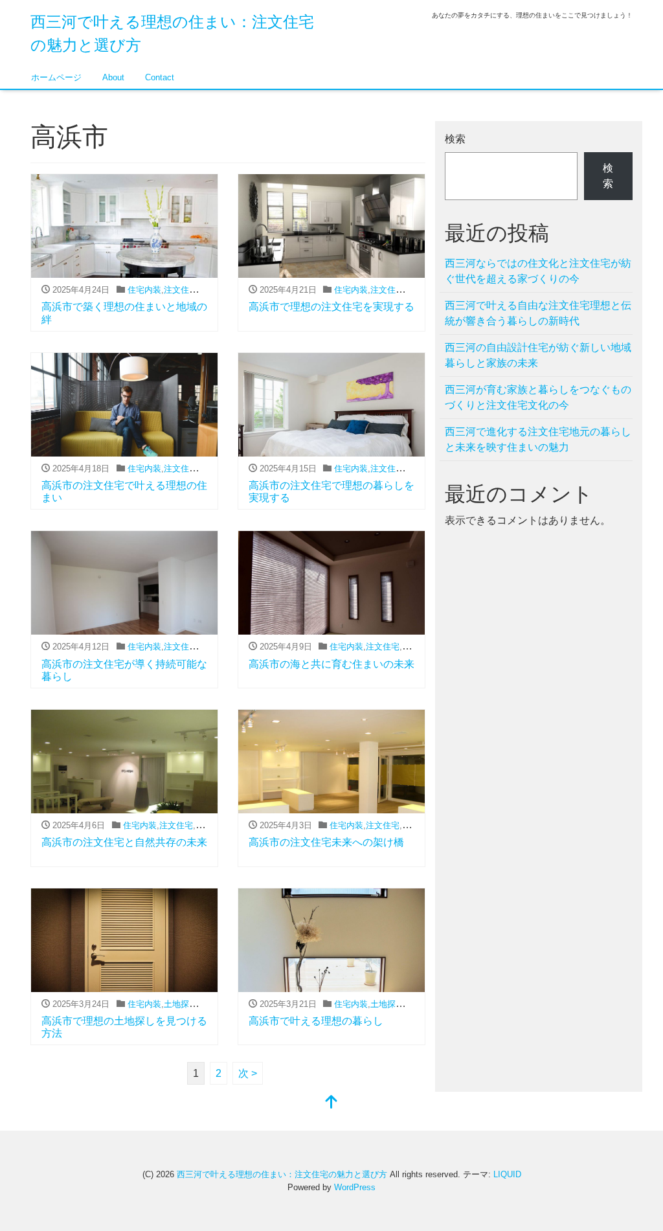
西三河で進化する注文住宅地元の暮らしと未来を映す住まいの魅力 (538, 439)
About (113, 77)
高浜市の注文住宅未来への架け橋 (326, 842)
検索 (455, 138)
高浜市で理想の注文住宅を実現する (331, 306)
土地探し (180, 1004)
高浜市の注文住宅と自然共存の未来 (124, 842)
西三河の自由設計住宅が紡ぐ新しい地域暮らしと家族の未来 (538, 355)
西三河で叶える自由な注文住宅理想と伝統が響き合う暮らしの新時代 (538, 313)
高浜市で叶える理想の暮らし (316, 1020)
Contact (159, 77)
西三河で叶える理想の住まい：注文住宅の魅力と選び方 (282, 1174)
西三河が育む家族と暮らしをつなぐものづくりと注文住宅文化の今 (538, 397)
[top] (331, 1103)
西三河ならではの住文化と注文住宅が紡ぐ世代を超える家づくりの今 (538, 271)
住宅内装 (144, 290)
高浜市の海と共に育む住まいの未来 (331, 664)
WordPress (355, 1187)
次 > (247, 1073)
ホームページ (56, 77)
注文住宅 (180, 290)
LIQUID (507, 1174)
